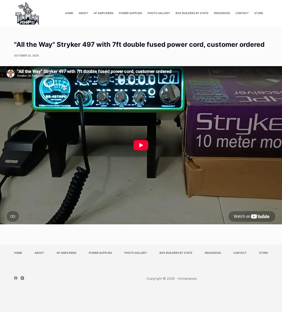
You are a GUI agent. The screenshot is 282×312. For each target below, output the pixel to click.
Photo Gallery (159, 13)
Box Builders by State (192, 13)
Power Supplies (130, 13)
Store (258, 13)
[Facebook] (15, 278)
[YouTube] (22, 278)
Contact (242, 13)
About (83, 13)
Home (69, 13)
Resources (222, 13)
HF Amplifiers (103, 13)
